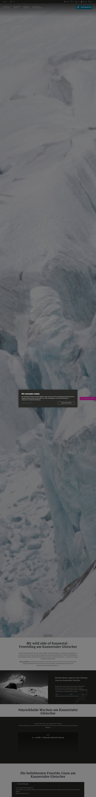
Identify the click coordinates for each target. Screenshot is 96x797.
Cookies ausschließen (27, 403)
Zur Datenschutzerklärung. (34, 399)
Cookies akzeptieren (66, 402)
